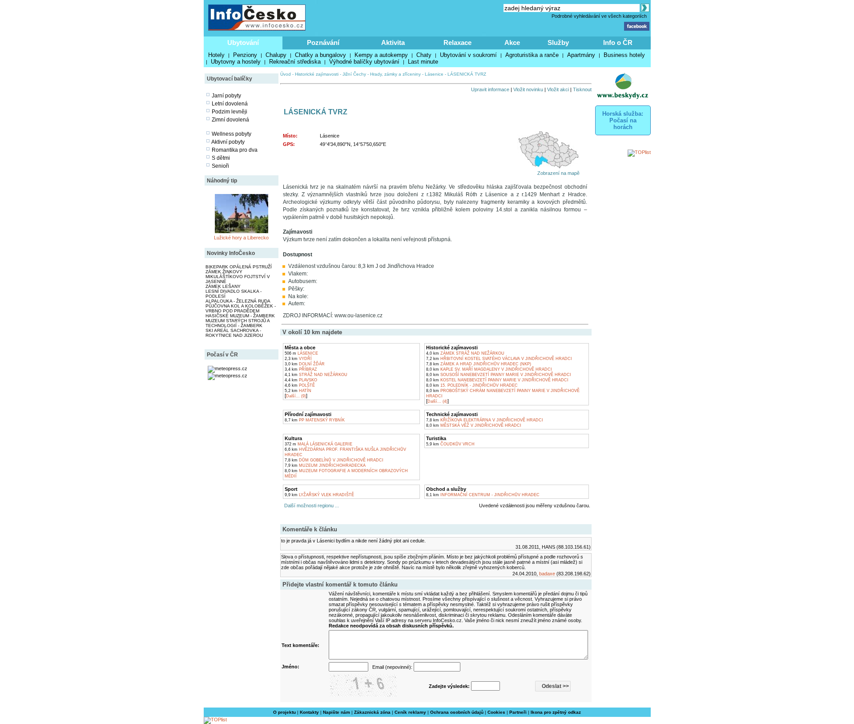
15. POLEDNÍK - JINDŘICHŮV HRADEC (472, 385)
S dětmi (221, 158)
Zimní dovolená (230, 120)
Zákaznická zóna (372, 712)
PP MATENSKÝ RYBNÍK (315, 420)
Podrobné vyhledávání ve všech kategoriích (599, 16)
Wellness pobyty (231, 134)
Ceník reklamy (410, 712)
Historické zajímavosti (316, 74)
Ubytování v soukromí (468, 55)
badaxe (547, 573)
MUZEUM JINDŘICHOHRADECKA (325, 465)
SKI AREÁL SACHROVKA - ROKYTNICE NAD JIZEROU (234, 333)
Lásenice (434, 74)
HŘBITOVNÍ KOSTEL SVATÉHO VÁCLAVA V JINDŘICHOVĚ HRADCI (499, 358)
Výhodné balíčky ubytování (364, 61)
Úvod (285, 74)
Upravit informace (490, 89)
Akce (512, 42)
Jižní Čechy (354, 74)
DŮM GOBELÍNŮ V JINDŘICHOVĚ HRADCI (334, 460)
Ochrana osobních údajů (456, 712)
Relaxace (457, 42)
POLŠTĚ (300, 385)
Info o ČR (617, 42)
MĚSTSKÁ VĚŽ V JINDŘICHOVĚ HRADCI (473, 425)
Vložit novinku (528, 89)
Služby (558, 42)
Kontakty (309, 712)
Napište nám (336, 712)
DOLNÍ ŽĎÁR (305, 364)
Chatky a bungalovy (320, 55)
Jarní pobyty (226, 96)
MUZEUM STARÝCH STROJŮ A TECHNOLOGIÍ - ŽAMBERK (237, 323)
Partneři (518, 712)
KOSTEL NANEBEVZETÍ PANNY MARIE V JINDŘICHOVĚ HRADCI (497, 380)
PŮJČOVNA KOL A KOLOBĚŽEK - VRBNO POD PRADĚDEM (240, 308)
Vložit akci (558, 89)
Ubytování (243, 42)
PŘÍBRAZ (301, 369)
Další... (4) (437, 401)
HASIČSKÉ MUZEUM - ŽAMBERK (240, 315)
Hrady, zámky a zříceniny (395, 74)
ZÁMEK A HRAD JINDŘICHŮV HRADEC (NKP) (478, 364)
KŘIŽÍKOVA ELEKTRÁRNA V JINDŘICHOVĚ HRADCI (484, 420)
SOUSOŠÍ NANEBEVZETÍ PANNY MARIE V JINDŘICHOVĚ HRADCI (498, 374)
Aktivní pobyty (228, 142)
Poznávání (323, 42)
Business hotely (624, 55)
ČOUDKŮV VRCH (450, 444)
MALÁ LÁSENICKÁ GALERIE (318, 444)
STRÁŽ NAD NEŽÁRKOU (316, 374)
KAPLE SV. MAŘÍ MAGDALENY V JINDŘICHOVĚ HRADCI (489, 369)
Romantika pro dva (235, 150)
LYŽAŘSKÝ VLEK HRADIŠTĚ (319, 495)
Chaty (423, 55)
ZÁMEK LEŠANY (223, 286)
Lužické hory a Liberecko (241, 237)
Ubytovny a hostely (236, 61)
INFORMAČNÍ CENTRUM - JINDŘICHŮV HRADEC (483, 495)
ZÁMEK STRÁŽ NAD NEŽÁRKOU (465, 353)
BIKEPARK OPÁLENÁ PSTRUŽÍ (238, 266)
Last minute (423, 61)
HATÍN (298, 390)
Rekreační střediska (295, 61)
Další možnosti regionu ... (310, 505)
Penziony (245, 55)
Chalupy (276, 55)
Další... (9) (296, 396)
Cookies (496, 712)
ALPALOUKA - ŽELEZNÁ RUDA (237, 301)
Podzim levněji (229, 112)
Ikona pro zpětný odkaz (556, 712)
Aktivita (393, 42)
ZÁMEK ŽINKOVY (223, 271)
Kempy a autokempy (381, 55)
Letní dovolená (230, 104)
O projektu (284, 712)
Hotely (216, 55)
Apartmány (581, 55)
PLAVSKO (301, 380)
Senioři (220, 166)
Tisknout (582, 89)
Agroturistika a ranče (532, 55)
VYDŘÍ (298, 358)
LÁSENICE (301, 353)
